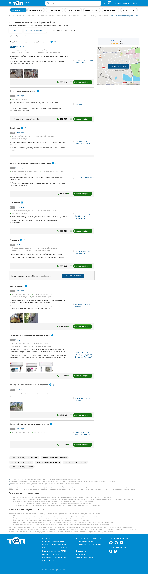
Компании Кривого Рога (25, 16)
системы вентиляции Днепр (21, 462)
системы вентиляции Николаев (48, 462)
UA (105, 3)
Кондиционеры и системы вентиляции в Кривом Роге (89, 16)
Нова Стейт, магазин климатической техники (29, 424)
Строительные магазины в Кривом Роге (52, 16)
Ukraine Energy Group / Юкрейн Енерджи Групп (30, 163)
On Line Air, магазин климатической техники (29, 385)
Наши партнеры (81, 554)
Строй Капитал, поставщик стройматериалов (30, 42)
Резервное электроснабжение (64, 30)
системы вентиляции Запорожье (54, 458)
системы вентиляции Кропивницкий (24, 458)
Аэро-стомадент (17, 286)
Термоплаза (15, 203)
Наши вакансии (81, 551)
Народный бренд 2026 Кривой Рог (88, 538)
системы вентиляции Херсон (75, 462)
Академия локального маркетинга (88, 544)
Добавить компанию (73, 276)
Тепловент (14, 240)
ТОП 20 (12, 16)
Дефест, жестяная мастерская (23, 91)
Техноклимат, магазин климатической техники (30, 335)
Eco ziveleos (15, 128)
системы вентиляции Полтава (22, 467)
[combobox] (35, 30)
